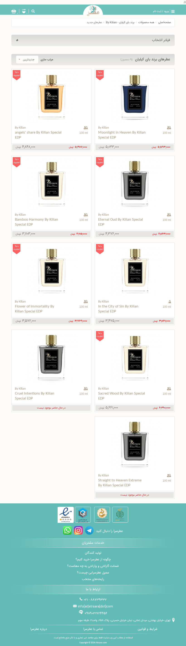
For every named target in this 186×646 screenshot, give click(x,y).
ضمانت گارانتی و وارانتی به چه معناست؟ (93, 566)
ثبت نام (157, 11)
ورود (166, 11)
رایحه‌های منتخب (93, 579)
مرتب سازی (46, 59)
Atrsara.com (101, 642)
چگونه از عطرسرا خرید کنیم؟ (93, 559)
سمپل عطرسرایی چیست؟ (93, 572)
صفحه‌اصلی (164, 22)
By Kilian (103, 127)
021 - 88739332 (95, 599)
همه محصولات (146, 22)
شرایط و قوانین (147, 629)
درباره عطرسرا (38, 629)
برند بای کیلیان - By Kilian (120, 22)
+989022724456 (95, 613)
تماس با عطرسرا (93, 629)
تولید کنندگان (93, 553)
